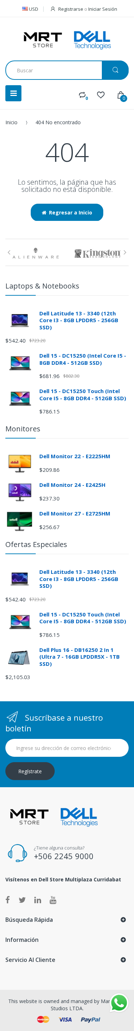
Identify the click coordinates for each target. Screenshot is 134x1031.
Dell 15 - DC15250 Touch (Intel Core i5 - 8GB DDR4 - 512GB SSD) (82, 394)
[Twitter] (22, 900)
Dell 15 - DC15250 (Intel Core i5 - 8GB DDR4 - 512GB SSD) (82, 359)
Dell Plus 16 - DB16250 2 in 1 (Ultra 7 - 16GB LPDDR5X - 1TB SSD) (79, 656)
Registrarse (70, 9)
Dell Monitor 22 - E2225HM (74, 456)
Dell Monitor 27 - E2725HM (74, 513)
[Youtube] (53, 900)
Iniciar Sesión (102, 9)
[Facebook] (7, 900)
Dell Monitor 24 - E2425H (72, 484)
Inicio (11, 122)
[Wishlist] (100, 95)
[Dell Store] (67, 39)
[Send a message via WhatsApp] (119, 1003)
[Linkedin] (37, 900)
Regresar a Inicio (70, 212)
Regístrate (30, 771)
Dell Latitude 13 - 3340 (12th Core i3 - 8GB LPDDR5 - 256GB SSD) (78, 320)
